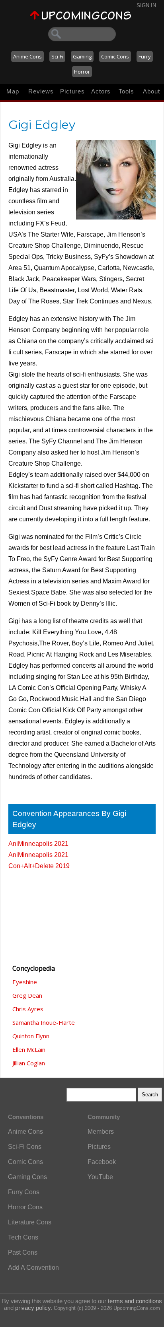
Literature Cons (29, 1222)
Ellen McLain (28, 1049)
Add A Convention (33, 1267)
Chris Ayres (27, 1009)
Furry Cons (23, 1192)
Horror (82, 71)
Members (101, 1131)
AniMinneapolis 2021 (38, 843)
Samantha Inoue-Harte (43, 1022)
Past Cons (22, 1252)
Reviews (41, 91)
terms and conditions (135, 1301)
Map (12, 91)
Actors (101, 91)
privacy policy (33, 1307)
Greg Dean (27, 995)
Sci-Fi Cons (24, 1146)
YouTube (100, 1177)
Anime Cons (27, 56)
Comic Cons (115, 56)
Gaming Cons (27, 1177)
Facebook (102, 1161)
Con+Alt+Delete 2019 (39, 866)
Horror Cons (25, 1207)
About (151, 91)
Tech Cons (23, 1237)
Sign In (146, 5)
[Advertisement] (48, 913)
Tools (126, 91)
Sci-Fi (57, 56)
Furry (145, 56)
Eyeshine (24, 982)
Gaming (82, 56)
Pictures (72, 91)
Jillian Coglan (28, 1063)
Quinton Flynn (30, 1036)
